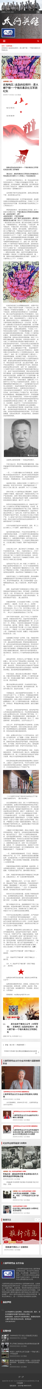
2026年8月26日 (15, 1346)
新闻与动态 (19, 1242)
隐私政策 (13, 1386)
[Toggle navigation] (4, 41)
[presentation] (36, 1219)
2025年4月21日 (18, 1213)
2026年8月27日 (15, 1338)
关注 (6, 1242)
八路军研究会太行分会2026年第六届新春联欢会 (16, 1091)
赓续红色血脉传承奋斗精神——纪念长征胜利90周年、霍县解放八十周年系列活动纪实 (25, 1362)
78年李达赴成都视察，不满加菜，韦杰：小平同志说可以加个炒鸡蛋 (26, 1195)
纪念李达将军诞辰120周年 (19, 1171)
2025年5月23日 (8, 1179)
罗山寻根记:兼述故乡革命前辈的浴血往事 (24, 1344)
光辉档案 (6, 81)
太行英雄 (18, 95)
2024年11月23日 (8, 95)
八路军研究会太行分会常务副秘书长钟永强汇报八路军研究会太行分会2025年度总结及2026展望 (26, 1132)
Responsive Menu (38, 12)
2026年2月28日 (8, 1099)
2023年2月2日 (8, 1252)
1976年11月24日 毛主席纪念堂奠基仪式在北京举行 (20, 1052)
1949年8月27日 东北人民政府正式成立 (24, 1336)
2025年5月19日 (18, 1200)
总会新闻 (11, 1242)
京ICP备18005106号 (24, 1386)
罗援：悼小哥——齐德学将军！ (15, 1045)
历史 (10, 81)
